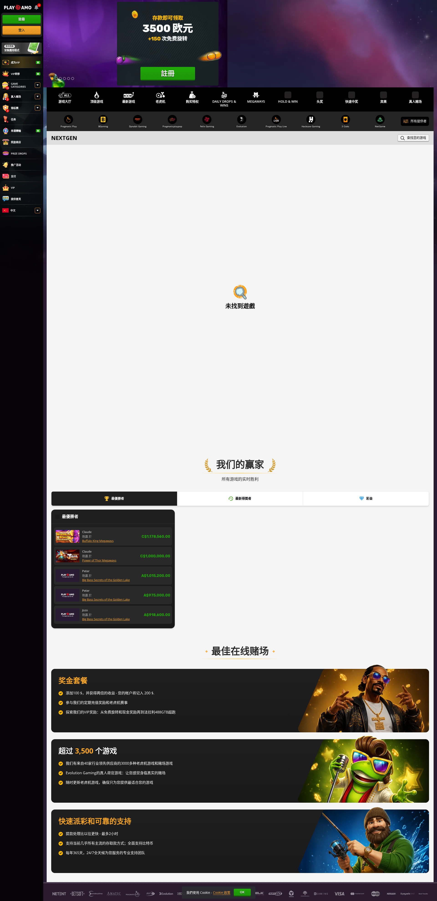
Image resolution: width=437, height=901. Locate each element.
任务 (13, 119)
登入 (21, 30)
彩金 (369, 498)
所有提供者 (419, 121)
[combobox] (36, 7)
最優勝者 (117, 498)
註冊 (21, 19)
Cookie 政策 (221, 892)
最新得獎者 (243, 498)
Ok (242, 892)
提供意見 (16, 199)
